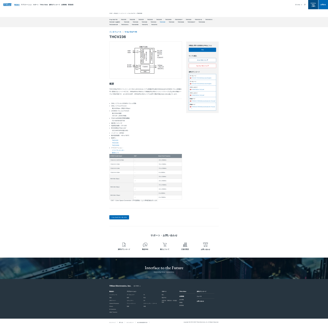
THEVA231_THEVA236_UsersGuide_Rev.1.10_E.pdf (203, 101)
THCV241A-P (178, 19)
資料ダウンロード (54, 4)
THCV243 (188, 19)
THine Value (44, 4)
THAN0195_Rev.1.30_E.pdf (198, 95)
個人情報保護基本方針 (142, 322)
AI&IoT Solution (113, 312)
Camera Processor (114, 303)
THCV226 (144, 22)
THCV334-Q (124, 24)
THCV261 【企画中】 (114, 22)
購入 (163, 294)
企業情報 (64, 4)
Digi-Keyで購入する (201, 66)
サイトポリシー (130, 322)
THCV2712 (145, 24)
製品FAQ (145, 249)
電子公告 (121, 322)
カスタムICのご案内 (313, 4)
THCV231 (141, 19)
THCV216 (126, 22)
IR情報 (180, 302)
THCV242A (181, 22)
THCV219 (132, 19)
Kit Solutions (112, 309)
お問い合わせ (205, 249)
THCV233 (150, 19)
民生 (145, 297)
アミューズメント (131, 303)
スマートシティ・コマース (150, 303)
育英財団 (70, 4)
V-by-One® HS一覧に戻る (119, 217)
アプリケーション (26, 4)
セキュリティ (130, 300)
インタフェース (115, 32)
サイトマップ (112, 322)
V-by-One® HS (113, 19)
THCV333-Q (198, 19)
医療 (128, 306)
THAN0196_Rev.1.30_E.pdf (198, 89)
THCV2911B (135, 24)
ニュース (199, 296)
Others (111, 306)
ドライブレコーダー (118, 150)
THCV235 (159, 19)
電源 (110, 297)
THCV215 (123, 19)
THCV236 (162, 22)
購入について (164, 249)
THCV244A (202, 22)
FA (144, 294)
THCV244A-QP (113, 24)
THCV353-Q (208, 19)
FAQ (202, 50)
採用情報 (181, 305)
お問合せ (323, 4)
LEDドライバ (112, 300)
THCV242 (171, 22)
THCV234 (153, 22)
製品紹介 (17, 4)
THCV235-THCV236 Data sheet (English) (201, 83)
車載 (145, 306)
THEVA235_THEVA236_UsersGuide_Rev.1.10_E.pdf (203, 107)
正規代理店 (185, 249)
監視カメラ (115, 152)
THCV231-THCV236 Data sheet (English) (201, 78)
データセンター (131, 294)
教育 (128, 297)
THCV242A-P (191, 22)
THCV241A (168, 19)
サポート (36, 4)
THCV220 (135, 22)
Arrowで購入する (201, 60)
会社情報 (181, 299)
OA (144, 300)
